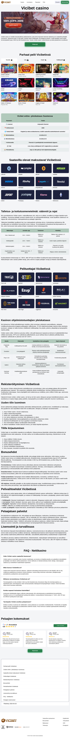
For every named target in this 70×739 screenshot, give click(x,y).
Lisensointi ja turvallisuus (10, 693)
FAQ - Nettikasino (8, 696)
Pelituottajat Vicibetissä (9, 676)
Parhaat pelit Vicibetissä (9, 666)
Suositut (8, 59)
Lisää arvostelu (60, 625)
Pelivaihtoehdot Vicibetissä (10, 686)
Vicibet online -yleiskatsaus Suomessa (13, 669)
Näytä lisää (35, 650)
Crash (42, 59)
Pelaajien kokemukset (9, 700)
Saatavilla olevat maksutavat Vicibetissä (14, 673)
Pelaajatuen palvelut (8, 690)
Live (25, 59)
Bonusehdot (6, 683)
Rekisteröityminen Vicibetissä (11, 679)
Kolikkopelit (60, 59)
